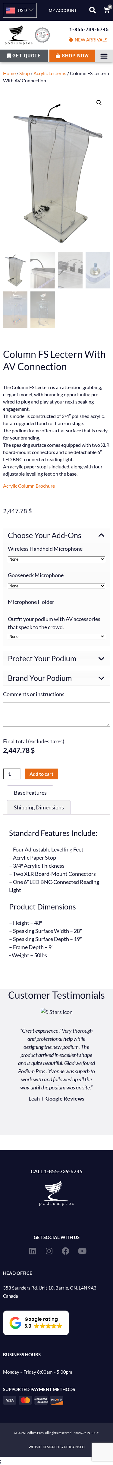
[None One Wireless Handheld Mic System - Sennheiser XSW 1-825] (56, 559)
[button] (92, 10)
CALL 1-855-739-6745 (57, 1171)
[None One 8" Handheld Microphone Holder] (56, 636)
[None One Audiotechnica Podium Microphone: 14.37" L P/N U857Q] (56, 586)
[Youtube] (82, 1250)
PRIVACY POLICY (86, 1433)
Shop (24, 73)
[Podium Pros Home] (28, 35)
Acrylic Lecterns (49, 73)
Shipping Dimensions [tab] (39, 807)
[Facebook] (65, 1250)
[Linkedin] (32, 1250)
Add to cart (41, 774)
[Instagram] (49, 1250)
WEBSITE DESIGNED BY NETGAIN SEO (57, 1447)
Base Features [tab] (30, 792)
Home (9, 73)
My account (63, 10)
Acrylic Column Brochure (29, 486)
